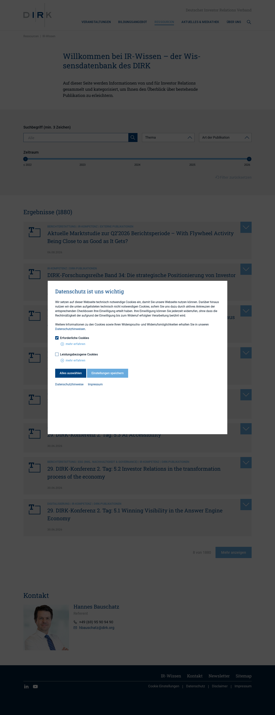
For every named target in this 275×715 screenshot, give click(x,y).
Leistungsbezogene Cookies (79, 354)
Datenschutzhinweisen (70, 329)
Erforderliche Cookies (74, 338)
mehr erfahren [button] (75, 344)
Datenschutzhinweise (69, 384)
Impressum (95, 384)
